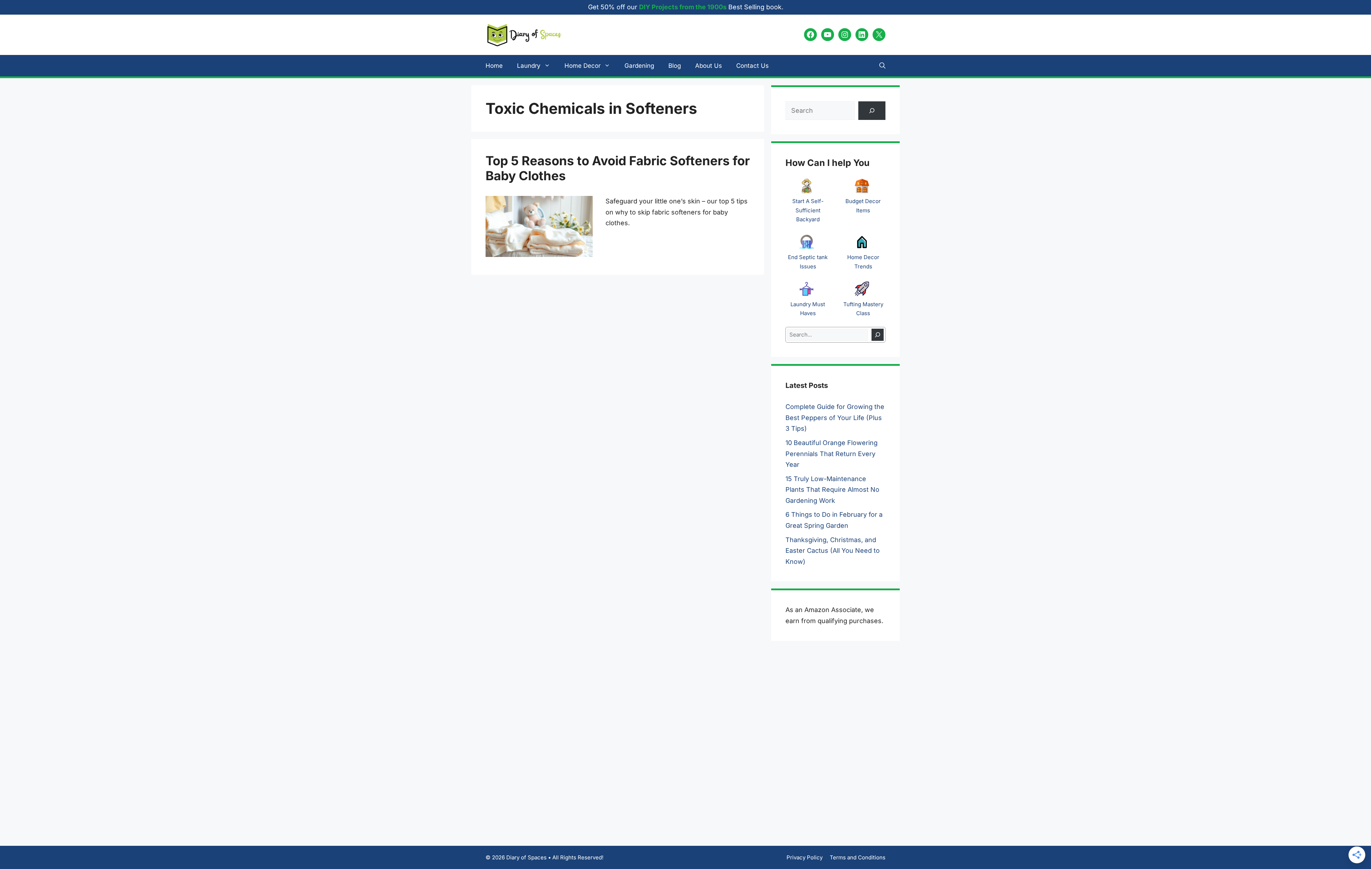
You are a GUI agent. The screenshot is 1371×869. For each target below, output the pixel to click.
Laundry (529, 65)
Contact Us (752, 65)
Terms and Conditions (857, 857)
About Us (708, 65)
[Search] (878, 335)
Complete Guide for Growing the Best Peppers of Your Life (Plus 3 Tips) (834, 417)
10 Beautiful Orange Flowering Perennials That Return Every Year (831, 453)
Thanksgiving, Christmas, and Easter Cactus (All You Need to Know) (832, 550)
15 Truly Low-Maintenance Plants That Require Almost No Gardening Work (832, 489)
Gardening (639, 65)
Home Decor (582, 65)
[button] (882, 65)
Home (494, 65)
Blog (674, 65)
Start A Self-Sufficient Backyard (808, 210)
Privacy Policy (805, 857)
